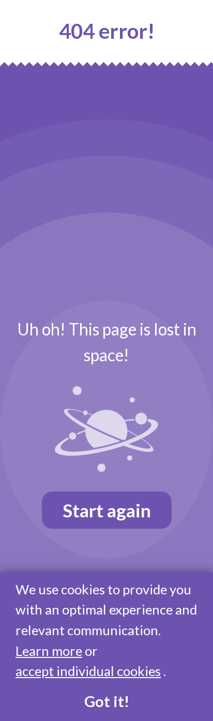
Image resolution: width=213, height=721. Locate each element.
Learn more (49, 650)
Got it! (106, 701)
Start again (107, 510)
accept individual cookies (88, 671)
